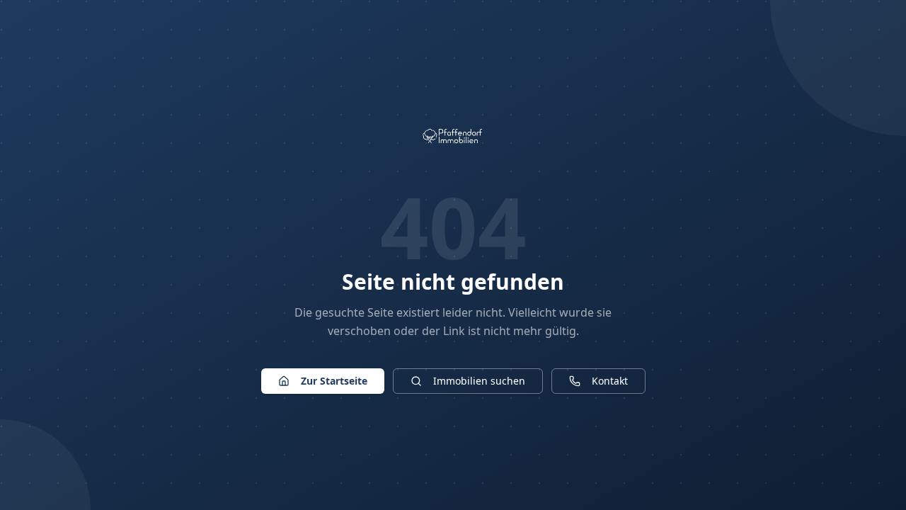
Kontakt (610, 380)
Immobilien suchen (479, 380)
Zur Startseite (334, 380)
